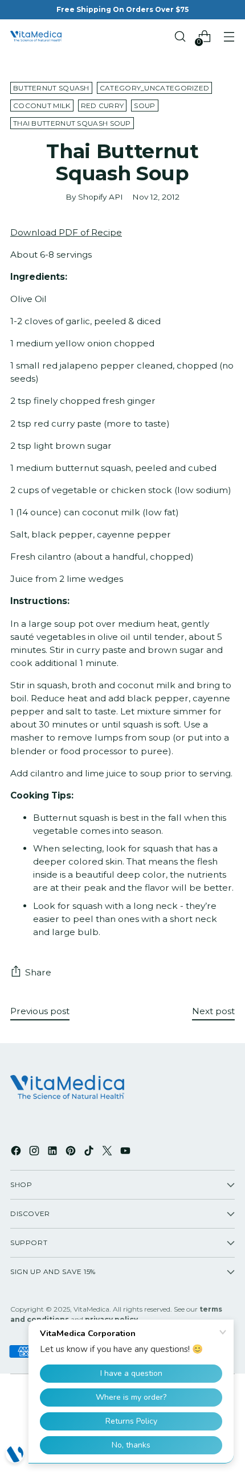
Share (38, 972)
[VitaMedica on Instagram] (35, 1152)
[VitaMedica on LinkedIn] (53, 1152)
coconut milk (42, 105)
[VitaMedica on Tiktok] (90, 1152)
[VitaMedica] (36, 36)
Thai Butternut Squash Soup (72, 123)
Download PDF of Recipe (66, 232)
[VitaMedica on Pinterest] (72, 1152)
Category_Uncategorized (155, 88)
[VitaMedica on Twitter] (108, 1152)
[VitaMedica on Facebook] (17, 1152)
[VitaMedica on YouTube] (126, 1152)
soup (144, 105)
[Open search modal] (179, 36)
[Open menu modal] (228, 36)
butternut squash (51, 88)
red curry (102, 105)
